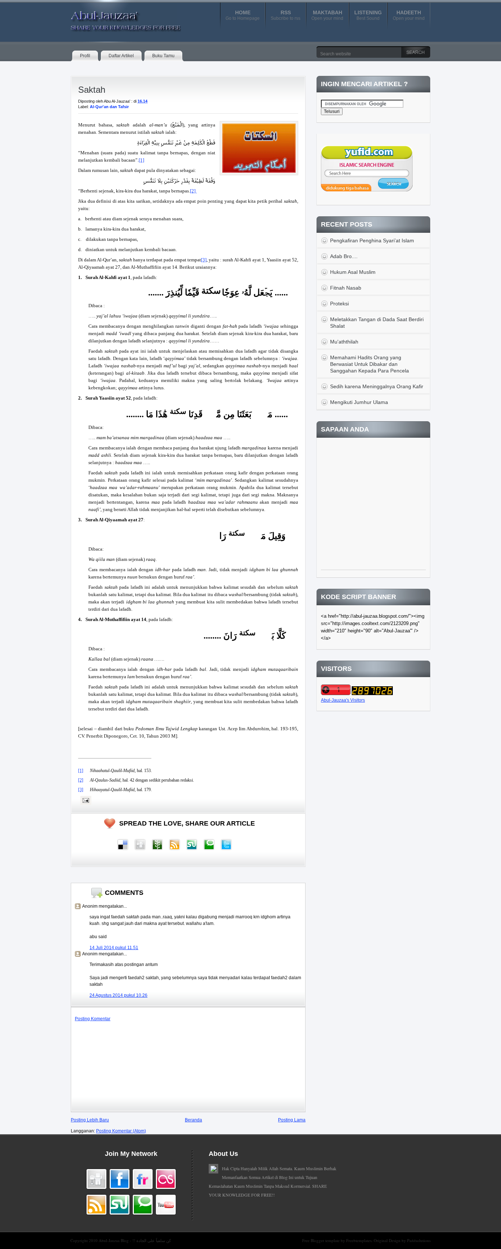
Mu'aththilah (344, 342)
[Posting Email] (84, 800)
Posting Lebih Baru (90, 1120)
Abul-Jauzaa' (118, 18)
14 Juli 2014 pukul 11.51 (113, 947)
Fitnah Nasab (345, 288)
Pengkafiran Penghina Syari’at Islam (372, 240)
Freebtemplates (359, 1240)
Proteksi (339, 303)
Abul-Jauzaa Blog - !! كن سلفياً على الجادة (135, 1240)
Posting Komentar (92, 1018)
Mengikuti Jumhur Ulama (359, 402)
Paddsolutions (419, 1240)
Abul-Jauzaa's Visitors (343, 700)
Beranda (193, 1120)
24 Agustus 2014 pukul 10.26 (118, 995)
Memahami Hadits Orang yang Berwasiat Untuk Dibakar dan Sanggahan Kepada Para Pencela (369, 364)
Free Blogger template (321, 1240)
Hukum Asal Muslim (353, 272)
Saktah (91, 90)
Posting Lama (292, 1120)
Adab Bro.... (344, 256)
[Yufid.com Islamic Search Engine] (367, 189)
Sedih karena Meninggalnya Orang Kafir (376, 386)
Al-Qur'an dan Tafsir (109, 106)
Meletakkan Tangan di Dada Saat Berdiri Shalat (377, 322)
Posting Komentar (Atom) (121, 1131)
